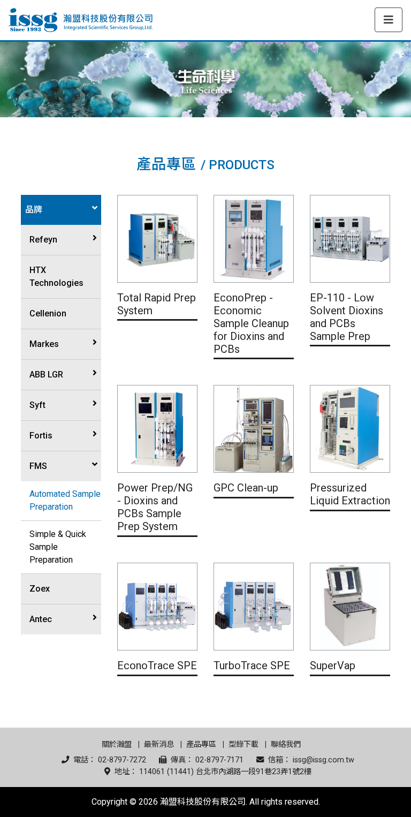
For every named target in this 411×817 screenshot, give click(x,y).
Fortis (40, 435)
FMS (38, 466)
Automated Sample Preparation (65, 500)
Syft (37, 405)
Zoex (39, 589)
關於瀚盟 (117, 744)
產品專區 (201, 744)
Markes (44, 344)
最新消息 (159, 744)
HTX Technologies (56, 276)
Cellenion (47, 313)
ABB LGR (46, 374)
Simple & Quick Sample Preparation (57, 547)
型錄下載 (243, 744)
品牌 (33, 210)
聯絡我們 (286, 744)
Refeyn (43, 239)
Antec (40, 619)
